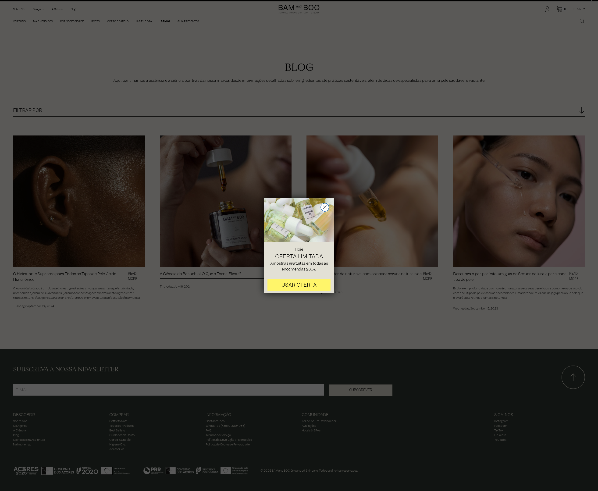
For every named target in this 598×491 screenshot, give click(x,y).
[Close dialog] (325, 207)
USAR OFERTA (299, 285)
